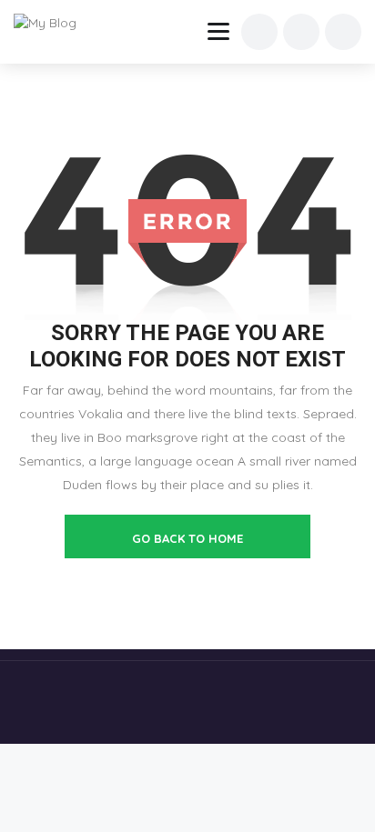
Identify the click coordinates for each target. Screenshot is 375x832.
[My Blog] (56, 23)
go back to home (187, 538)
